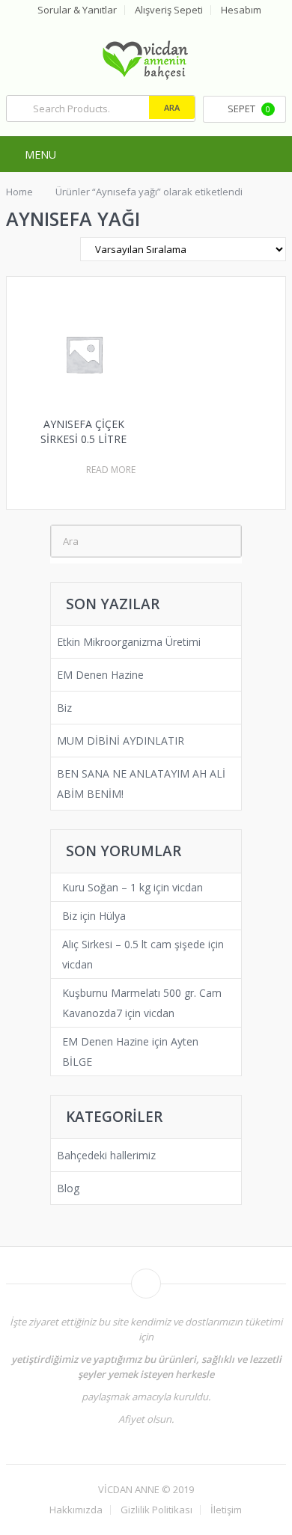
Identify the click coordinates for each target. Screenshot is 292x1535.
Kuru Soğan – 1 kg (106, 887)
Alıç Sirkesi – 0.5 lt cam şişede (133, 944)
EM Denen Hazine (100, 675)
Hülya (112, 916)
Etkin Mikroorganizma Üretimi (129, 642)
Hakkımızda (76, 1510)
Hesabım (241, 10)
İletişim (226, 1510)
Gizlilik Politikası (156, 1510)
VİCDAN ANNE (128, 1489)
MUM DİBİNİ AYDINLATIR (120, 740)
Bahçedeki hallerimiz (106, 1155)
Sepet (249, 108)
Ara (172, 107)
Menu (40, 154)
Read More (111, 470)
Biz (64, 708)
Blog (68, 1188)
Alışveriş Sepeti (169, 10)
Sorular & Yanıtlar (77, 10)
